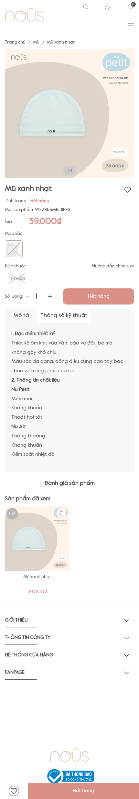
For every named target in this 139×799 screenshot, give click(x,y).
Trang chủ (15, 42)
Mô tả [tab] (21, 315)
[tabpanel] (37, 552)
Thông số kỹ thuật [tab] (63, 315)
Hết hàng (99, 296)
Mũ (36, 42)
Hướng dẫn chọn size (113, 266)
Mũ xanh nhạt (37, 576)
